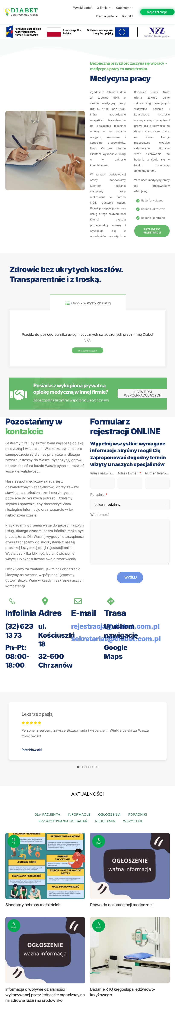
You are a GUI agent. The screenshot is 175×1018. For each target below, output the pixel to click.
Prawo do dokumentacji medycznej (121, 904)
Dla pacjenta (105, 16)
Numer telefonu (157, 473)
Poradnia (98, 494)
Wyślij (130, 577)
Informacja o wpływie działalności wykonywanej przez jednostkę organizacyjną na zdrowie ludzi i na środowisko (45, 995)
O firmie (102, 7)
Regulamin (105, 821)
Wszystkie (133, 821)
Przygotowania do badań (63, 821)
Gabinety (122, 7)
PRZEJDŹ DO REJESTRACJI (152, 231)
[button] (78, 767)
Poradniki (137, 814)
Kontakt (127, 16)
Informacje (79, 814)
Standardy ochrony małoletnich (32, 904)
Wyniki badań (82, 7)
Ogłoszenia (109, 814)
